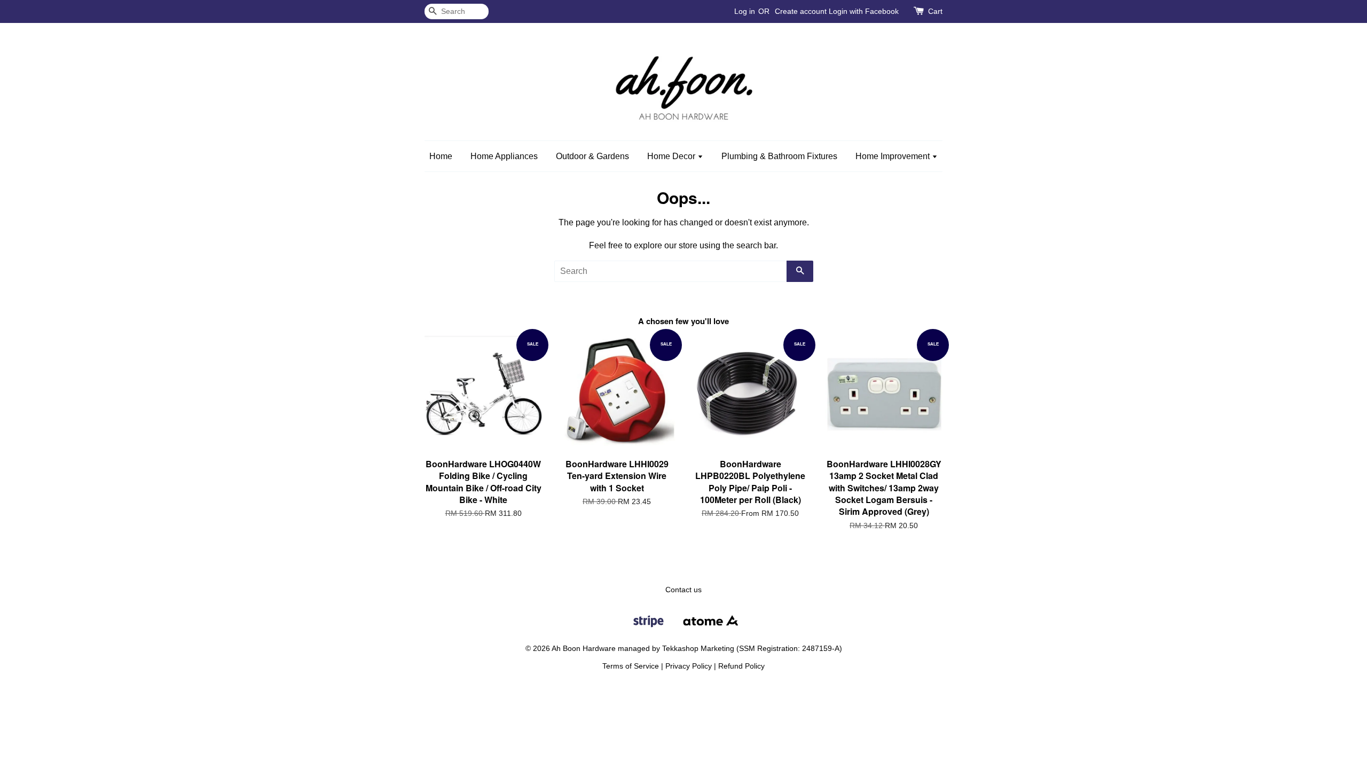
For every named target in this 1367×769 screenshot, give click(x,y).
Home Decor (672, 156)
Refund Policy (741, 666)
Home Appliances (504, 156)
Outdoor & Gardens (592, 156)
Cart (935, 11)
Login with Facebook (864, 11)
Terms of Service (630, 666)
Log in (744, 11)
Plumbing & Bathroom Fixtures (779, 156)
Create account (801, 11)
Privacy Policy (688, 666)
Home (440, 156)
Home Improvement (893, 156)
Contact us (683, 590)
